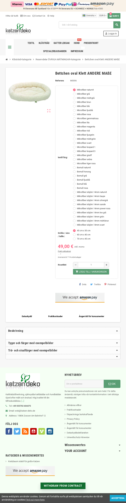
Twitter (17, 431)
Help (50, 16)
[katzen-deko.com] (18, 28)
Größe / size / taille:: (64, 235)
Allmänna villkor (74, 405)
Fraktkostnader (74, 410)
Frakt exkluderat (64, 251)
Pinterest (112, 284)
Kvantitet (62, 265)
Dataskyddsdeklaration (77, 432)
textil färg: (63, 157)
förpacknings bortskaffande (80, 414)
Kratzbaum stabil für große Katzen (24, 461)
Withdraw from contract (63, 485)
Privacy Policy (73, 419)
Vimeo (41, 431)
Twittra (97, 284)
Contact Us (40, 16)
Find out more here (34, 499)
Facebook (9, 431)
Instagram (50, 431)
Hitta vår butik (12, 16)
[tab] (63, 330)
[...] (22, 401)
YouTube (33, 431)
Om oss (27, 16)
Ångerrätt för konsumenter (79, 423)
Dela (84, 284)
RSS (25, 431)
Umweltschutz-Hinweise (78, 437)
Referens (59, 80)
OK (113, 383)
